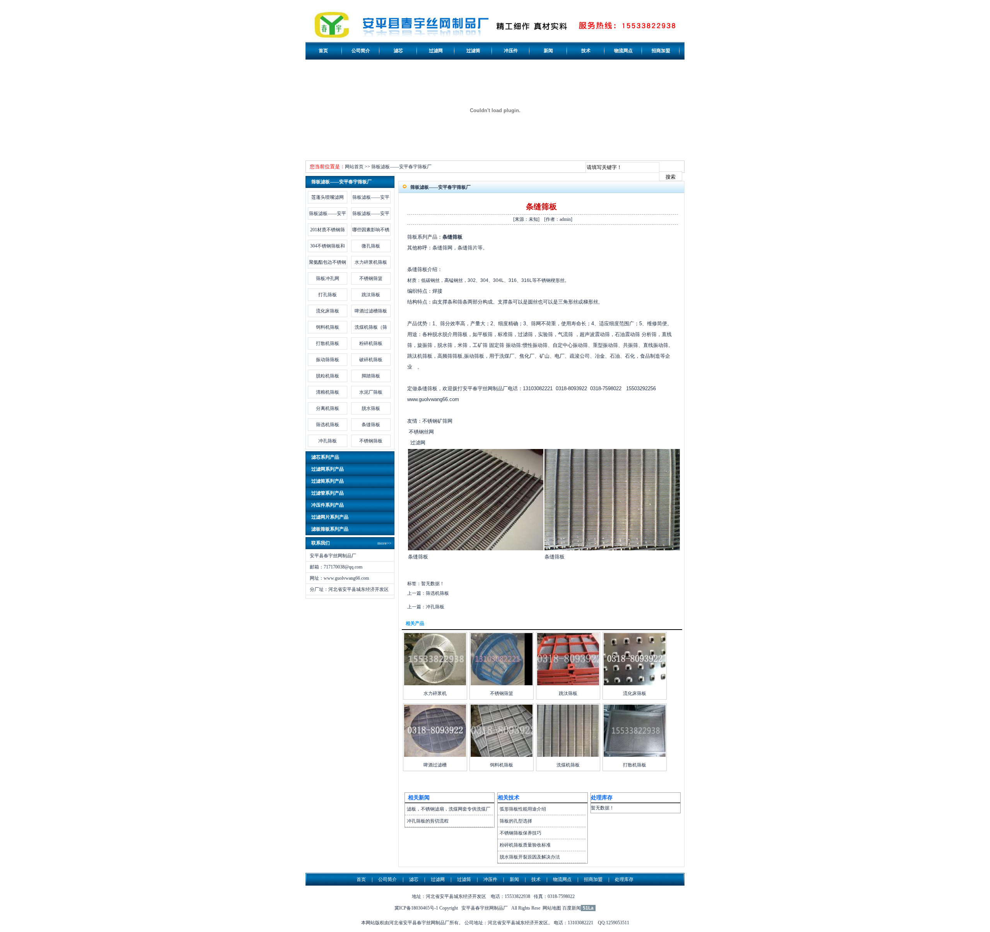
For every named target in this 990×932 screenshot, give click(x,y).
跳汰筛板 (371, 294)
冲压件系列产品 (327, 505)
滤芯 (398, 50)
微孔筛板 (371, 246)
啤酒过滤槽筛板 (371, 311)
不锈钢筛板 (370, 441)
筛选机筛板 (327, 424)
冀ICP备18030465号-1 (416, 908)
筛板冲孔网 (327, 278)
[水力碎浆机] (435, 683)
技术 (586, 50)
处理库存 (624, 879)
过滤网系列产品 (327, 469)
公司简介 (361, 50)
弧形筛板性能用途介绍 (523, 809)
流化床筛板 (327, 311)
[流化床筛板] (635, 683)
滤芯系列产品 (325, 457)
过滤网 (436, 50)
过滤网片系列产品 (329, 517)
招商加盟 (661, 50)
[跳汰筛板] (568, 683)
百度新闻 (571, 908)
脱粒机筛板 (327, 376)
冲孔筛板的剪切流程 (428, 821)
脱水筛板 (371, 408)
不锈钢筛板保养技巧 (520, 833)
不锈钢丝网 (421, 432)
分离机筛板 (327, 408)
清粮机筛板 (327, 392)
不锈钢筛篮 (370, 278)
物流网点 (623, 50)
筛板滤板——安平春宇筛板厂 (401, 166)
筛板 (412, 237)
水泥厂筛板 (370, 392)
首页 (323, 50)
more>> (384, 543)
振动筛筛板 (327, 359)
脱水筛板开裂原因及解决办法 (530, 857)
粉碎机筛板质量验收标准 (525, 845)
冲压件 (511, 50)
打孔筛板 (327, 294)
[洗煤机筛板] (568, 755)
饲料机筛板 (327, 327)
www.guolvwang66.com (346, 578)
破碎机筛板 (370, 359)
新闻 (548, 50)
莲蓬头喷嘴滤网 (327, 197)
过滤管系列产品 (327, 493)
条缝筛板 (371, 424)
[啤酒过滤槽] (435, 755)
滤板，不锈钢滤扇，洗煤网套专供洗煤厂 (448, 809)
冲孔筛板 (327, 441)
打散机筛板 (327, 343)
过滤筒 (473, 50)
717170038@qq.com (343, 567)
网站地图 (552, 908)
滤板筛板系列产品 (329, 529)
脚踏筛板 (371, 376)
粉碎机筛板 (370, 343)
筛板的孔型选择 (516, 821)
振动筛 (513, 345)
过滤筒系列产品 (327, 481)
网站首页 (354, 166)
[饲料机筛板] (502, 755)
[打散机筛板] (635, 755)
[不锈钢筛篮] (502, 683)
